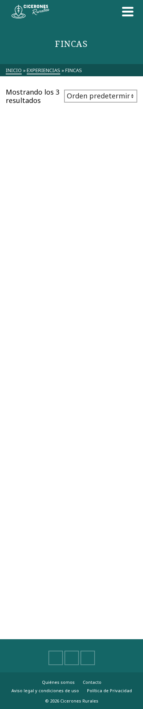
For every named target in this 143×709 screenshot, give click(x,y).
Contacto (92, 682)
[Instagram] (87, 658)
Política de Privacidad (109, 690)
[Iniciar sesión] (110, 11)
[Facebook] (55, 658)
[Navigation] (127, 11)
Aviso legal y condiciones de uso (45, 690)
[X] (71, 658)
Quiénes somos (58, 682)
